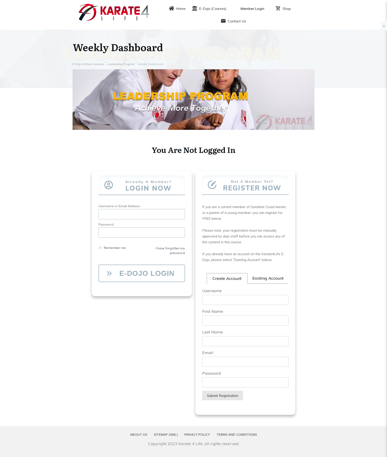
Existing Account (268, 278)
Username (212, 290)
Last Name (212, 332)
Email (207, 352)
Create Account (227, 278)
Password (211, 373)
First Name (212, 311)
